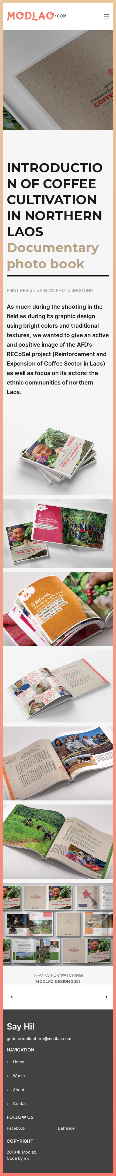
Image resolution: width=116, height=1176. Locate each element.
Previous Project (35, 997)
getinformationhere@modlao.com (39, 1038)
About (18, 1089)
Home (18, 1061)
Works (19, 1075)
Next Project (82, 997)
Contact (20, 1103)
